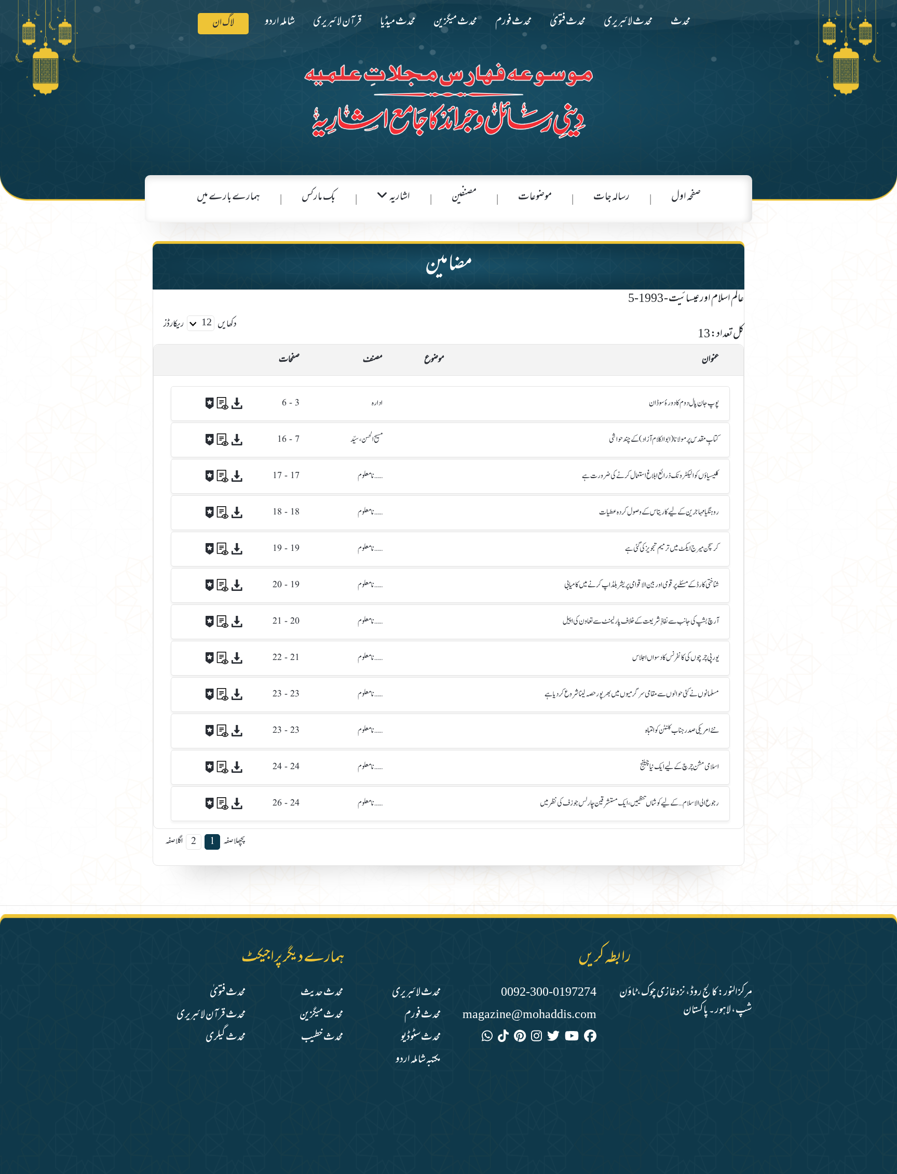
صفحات (289, 360)
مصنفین (464, 197)
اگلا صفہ (174, 841)
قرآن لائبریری (337, 22)
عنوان (710, 360)
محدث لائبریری (628, 22)
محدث (680, 22)
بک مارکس (318, 197)
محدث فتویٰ (568, 22)
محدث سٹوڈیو (421, 1037)
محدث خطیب (322, 1037)
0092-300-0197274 (548, 993)
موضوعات (535, 197)
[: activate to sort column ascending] (202, 360)
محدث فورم (513, 22)
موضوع (434, 360)
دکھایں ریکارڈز (200, 325)
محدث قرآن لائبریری (211, 1015)
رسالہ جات (611, 197)
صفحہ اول (686, 197)
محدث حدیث (322, 993)
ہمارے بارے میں (228, 197)
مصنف (373, 360)
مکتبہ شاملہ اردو (418, 1060)
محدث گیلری (226, 1037)
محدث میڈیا (397, 22)
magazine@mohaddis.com (529, 1015)
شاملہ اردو (280, 22)
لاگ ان (223, 23)
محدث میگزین (455, 22)
